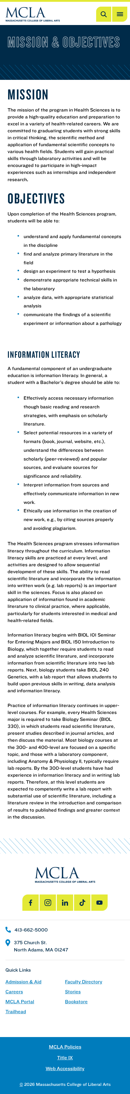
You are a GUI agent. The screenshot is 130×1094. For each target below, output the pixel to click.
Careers (14, 992)
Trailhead (15, 1011)
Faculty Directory (83, 982)
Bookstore (76, 1001)
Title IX (65, 1058)
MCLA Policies (65, 1047)
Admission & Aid (23, 982)
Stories (73, 992)
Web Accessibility (65, 1068)
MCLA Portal (19, 1001)
